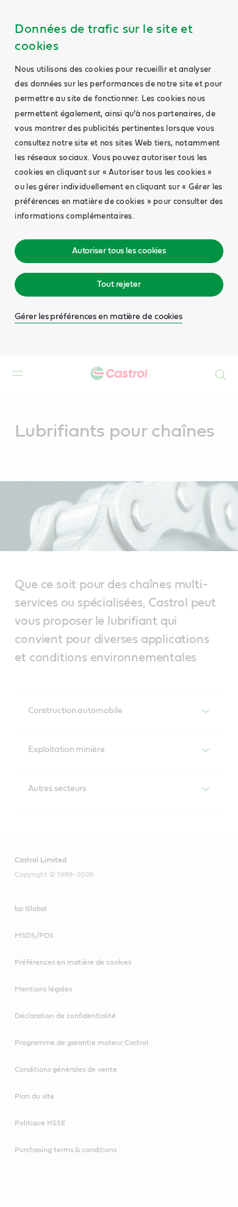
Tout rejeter (119, 284)
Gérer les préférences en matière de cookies (98, 316)
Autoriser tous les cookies (119, 251)
